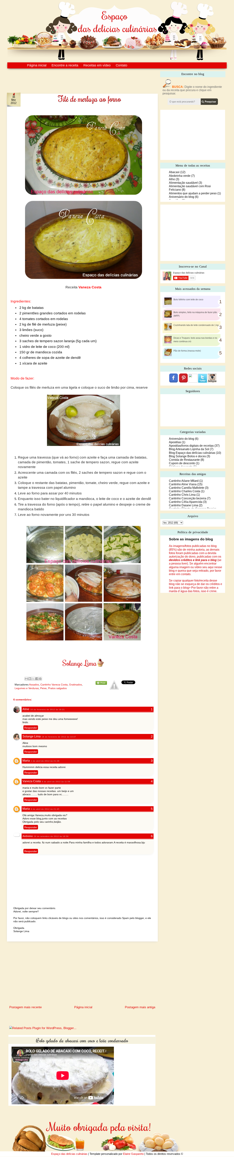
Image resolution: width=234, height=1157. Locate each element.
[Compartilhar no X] (33, 679)
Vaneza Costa (31, 781)
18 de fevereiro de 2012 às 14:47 (59, 737)
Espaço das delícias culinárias (69, 1153)
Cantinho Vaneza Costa (54, 684)
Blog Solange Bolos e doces (187, 456)
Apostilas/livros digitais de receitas (191, 445)
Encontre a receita (65, 65)
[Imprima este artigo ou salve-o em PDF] (101, 683)
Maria (26, 760)
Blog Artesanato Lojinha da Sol (189, 449)
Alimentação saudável (183, 182)
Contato (121, 65)
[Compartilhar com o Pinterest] (40, 679)
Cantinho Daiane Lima (183, 505)
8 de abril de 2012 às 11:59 (56, 782)
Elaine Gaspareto (133, 1153)
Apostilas (175, 442)
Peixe (43, 688)
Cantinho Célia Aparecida (185, 501)
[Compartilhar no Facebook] (37, 679)
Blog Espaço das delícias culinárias (192, 452)
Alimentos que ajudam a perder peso (193, 193)
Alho (172, 179)
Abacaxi (174, 172)
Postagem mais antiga (140, 1007)
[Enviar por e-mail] (26, 679)
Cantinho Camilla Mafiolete (186, 487)
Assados (34, 684)
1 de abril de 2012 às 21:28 (45, 761)
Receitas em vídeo (97, 65)
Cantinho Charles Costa (184, 491)
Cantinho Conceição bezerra (187, 498)
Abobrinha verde (179, 175)
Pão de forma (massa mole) (187, 350)
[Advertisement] (74, 78)
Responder (30, 727)
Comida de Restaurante (184, 459)
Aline (25, 709)
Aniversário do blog (181, 196)
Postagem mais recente (25, 1007)
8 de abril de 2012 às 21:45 (45, 809)
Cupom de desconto (182, 463)
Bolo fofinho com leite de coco (188, 299)
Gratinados (75, 684)
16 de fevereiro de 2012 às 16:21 (47, 710)
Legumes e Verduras (27, 688)
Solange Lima (31, 736)
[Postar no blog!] (30, 679)
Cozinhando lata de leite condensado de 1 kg (196, 325)
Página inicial (36, 65)
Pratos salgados (57, 688)
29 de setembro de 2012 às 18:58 (51, 836)
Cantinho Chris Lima (182, 494)
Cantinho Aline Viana (183, 484)
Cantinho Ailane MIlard (184, 480)
